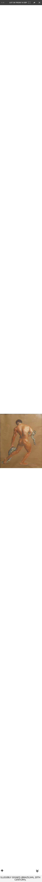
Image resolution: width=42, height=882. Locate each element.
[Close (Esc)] (39, 2)
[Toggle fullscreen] (29, 2)
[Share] (34, 2)
